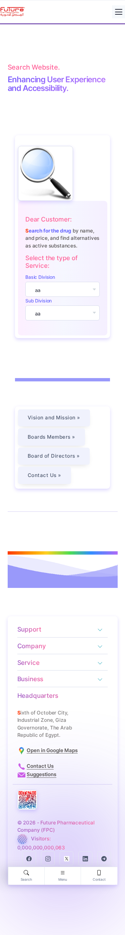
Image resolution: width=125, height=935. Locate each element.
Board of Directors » (54, 456)
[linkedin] (85, 858)
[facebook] (29, 858)
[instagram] (48, 858)
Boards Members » (51, 437)
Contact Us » (44, 475)
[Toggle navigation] (118, 11)
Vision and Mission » (54, 417)
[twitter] (66, 858)
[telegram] (104, 858)
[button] (101, 630)
